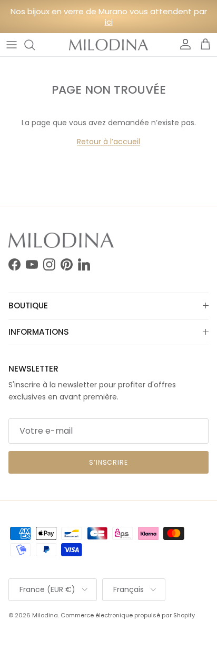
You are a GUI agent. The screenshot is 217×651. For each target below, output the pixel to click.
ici (109, 21)
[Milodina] (108, 45)
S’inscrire (109, 462)
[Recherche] (34, 44)
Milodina (45, 615)
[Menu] (11, 44)
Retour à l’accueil (108, 141)
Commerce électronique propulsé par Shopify (128, 615)
